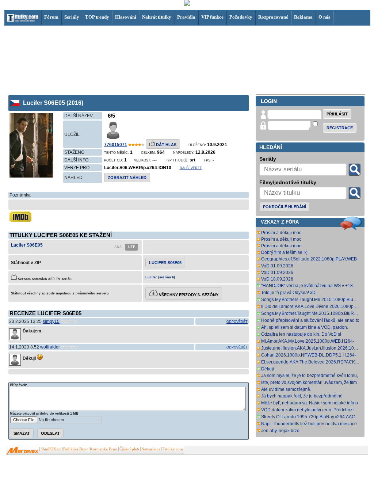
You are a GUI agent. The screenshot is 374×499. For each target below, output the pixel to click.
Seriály (71, 17)
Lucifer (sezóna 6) (160, 277)
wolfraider (50, 347)
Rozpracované (273, 17)
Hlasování (125, 17)
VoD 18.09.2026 (277, 279)
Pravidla (186, 17)
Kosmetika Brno (103, 449)
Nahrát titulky (156, 17)
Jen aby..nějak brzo (280, 430)
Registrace (340, 128)
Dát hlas (165, 144)
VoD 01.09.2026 (277, 265)
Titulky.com (173, 449)
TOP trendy (97, 17)
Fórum (51, 17)
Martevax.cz (22, 450)
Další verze (191, 168)
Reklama (303, 17)
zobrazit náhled (127, 177)
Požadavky (240, 17)
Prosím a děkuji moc (281, 232)
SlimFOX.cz (51, 449)
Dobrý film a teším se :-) (284, 252)
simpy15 (51, 321)
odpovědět (237, 322)
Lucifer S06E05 (27, 245)
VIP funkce (212, 17)
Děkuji (267, 369)
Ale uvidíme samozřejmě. (286, 389)
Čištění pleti (129, 449)
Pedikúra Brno (75, 449)
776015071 (115, 144)
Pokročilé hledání (284, 207)
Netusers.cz (150, 449)
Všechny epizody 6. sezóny (188, 295)
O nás (324, 17)
